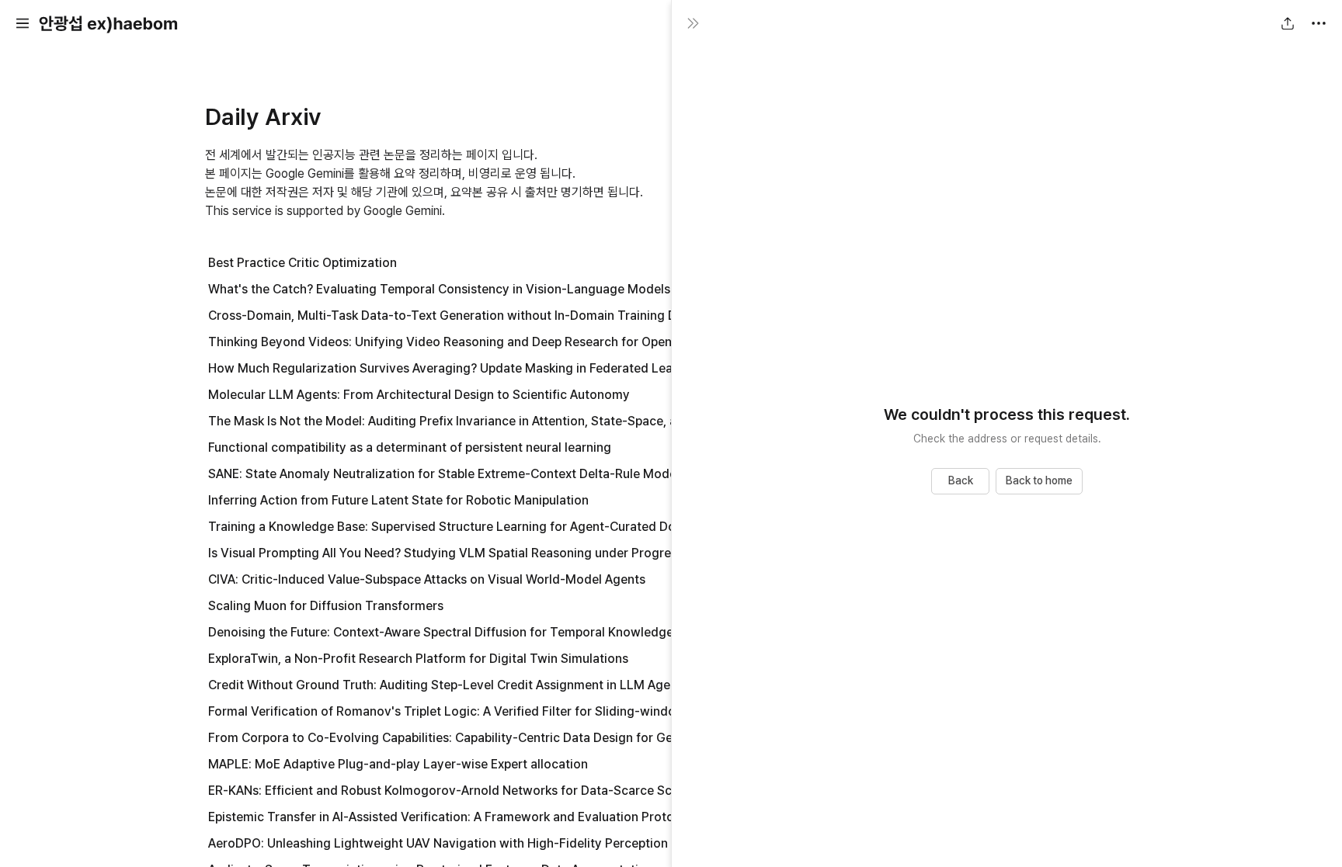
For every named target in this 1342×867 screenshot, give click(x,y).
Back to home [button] (1039, 480)
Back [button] (960, 480)
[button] (22, 23)
